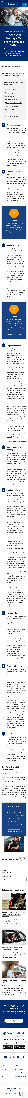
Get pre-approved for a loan (14, 93)
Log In (24, 4)
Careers (4, 1069)
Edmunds (9, 437)
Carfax (11, 368)
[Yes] (20, 859)
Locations (5, 1080)
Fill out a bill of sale (12, 113)
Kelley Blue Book (14, 435)
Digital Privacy (19, 1069)
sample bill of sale (12, 723)
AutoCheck (19, 368)
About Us (4, 1065)
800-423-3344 (19, 1039)
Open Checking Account (13, 1021)
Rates (3, 1076)
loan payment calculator (16, 225)
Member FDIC (10, 1094)
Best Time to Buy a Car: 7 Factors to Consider (12, 948)
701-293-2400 (8, 1039)
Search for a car (11, 96)
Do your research (11, 99)
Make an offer (10, 110)
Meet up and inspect (12, 106)
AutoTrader (8, 323)
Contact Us (20, 1043)
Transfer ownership (12, 116)
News (3, 1073)
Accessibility (18, 1080)
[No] (24, 859)
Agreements (19, 1073)
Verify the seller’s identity (14, 103)
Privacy (17, 1065)
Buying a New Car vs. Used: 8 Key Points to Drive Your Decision (13, 914)
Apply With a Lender (14, 831)
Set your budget (11, 89)
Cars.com (16, 321)
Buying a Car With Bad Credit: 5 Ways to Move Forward (14, 982)
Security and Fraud (20, 1076)
